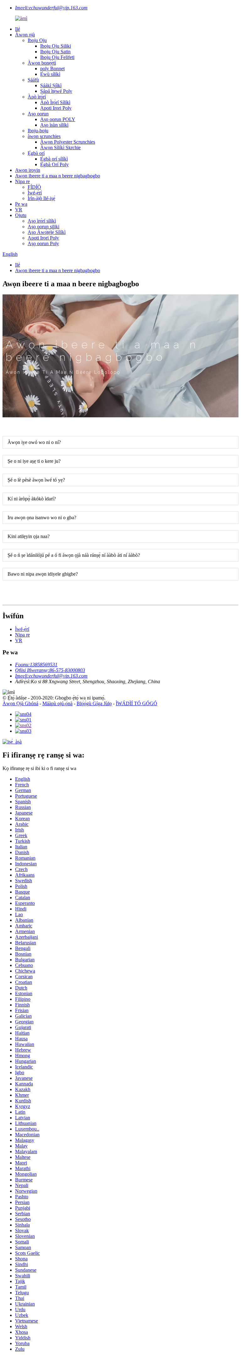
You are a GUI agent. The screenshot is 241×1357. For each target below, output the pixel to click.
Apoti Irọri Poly (56, 108)
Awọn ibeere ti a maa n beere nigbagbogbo (57, 175)
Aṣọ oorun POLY (57, 119)
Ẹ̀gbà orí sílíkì (54, 158)
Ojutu (20, 215)
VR (18, 209)
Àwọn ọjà (25, 34)
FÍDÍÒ (34, 187)
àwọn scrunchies (44, 136)
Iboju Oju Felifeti (57, 57)
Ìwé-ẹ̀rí (35, 192)
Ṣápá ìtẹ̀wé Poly (56, 91)
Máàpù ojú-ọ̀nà (57, 703)
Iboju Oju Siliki (55, 46)
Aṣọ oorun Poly (43, 243)
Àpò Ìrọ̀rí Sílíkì (55, 102)
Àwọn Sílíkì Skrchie (60, 147)
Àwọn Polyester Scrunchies (67, 142)
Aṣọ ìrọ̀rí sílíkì (42, 221)
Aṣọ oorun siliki (43, 226)
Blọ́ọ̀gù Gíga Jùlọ (94, 703)
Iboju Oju (37, 40)
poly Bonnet (52, 68)
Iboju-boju (38, 130)
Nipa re (22, 181)
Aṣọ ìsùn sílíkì (54, 125)
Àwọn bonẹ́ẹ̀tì (42, 63)
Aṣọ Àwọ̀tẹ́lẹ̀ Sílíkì (47, 232)
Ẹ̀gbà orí (36, 153)
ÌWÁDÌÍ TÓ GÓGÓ (136, 703)
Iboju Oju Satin (55, 51)
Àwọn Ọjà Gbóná (20, 703)
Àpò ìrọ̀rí (37, 96)
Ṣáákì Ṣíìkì (51, 85)
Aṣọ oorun (38, 113)
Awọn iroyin (27, 170)
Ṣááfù (33, 79)
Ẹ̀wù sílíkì (50, 74)
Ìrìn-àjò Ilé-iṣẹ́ (41, 198)
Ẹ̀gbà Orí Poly (54, 164)
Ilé (17, 29)
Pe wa (21, 204)
